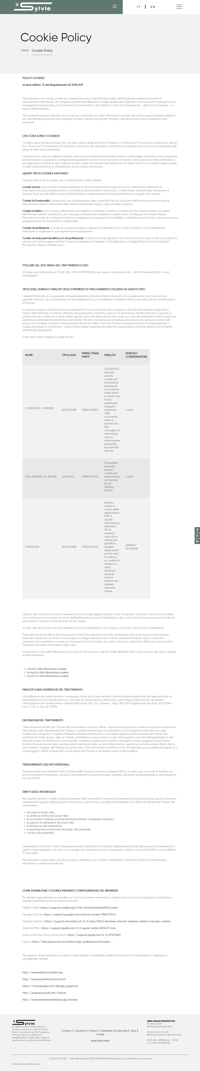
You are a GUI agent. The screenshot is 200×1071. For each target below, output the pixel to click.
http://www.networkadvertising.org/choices (50, 999)
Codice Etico (121, 1031)
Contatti (100, 1035)
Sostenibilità (107, 1031)
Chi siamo (66, 1031)
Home (25, 50)
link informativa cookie (52, 669)
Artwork (93, 1031)
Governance (145, 1059)
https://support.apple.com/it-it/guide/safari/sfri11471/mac (78, 928)
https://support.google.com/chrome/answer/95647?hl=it (80, 914)
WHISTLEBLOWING (100, 1041)
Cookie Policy (130, 1059)
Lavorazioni (80, 1031)
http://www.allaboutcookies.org (42, 972)
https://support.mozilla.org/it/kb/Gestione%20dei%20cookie (79, 907)
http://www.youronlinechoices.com (44, 979)
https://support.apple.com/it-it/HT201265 (94, 935)
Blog (133, 1031)
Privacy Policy (115, 1059)
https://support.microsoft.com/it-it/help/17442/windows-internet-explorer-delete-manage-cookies (107, 921)
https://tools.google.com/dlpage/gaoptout (50, 986)
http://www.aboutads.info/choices (44, 993)
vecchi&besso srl (32, 1064)
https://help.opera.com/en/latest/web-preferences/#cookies (71, 941)
